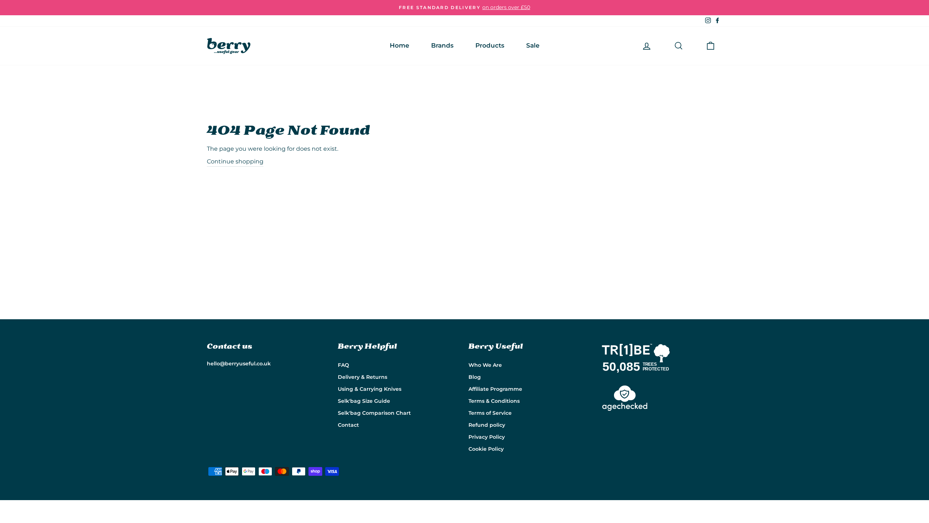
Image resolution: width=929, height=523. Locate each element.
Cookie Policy (486, 449)
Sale (533, 45)
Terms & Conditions (494, 401)
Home (399, 45)
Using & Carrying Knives (369, 389)
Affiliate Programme (495, 389)
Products (489, 45)
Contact (348, 425)
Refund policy (486, 425)
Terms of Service (490, 413)
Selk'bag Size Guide (364, 401)
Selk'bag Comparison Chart (374, 413)
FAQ (343, 365)
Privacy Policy (486, 437)
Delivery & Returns (362, 377)
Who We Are (485, 365)
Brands (442, 45)
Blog (474, 377)
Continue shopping (235, 161)
